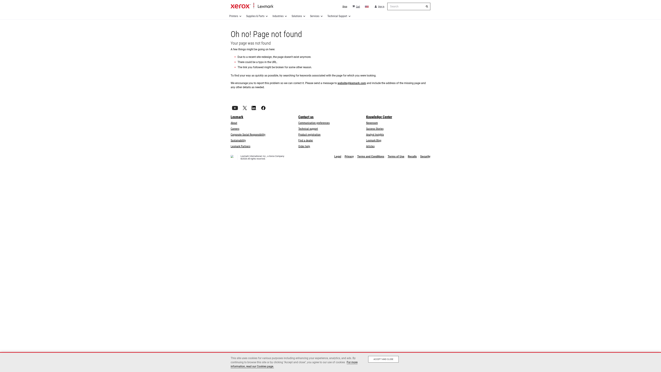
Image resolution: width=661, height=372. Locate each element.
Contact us (306, 117)
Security (425, 156)
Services (314, 16)
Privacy (349, 156)
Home (252, 6)
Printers (233, 16)
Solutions (297, 16)
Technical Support (337, 16)
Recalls (412, 156)
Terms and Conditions (370, 156)
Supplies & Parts (255, 16)
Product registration (309, 134)
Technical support (308, 128)
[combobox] (408, 6)
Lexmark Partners (240, 146)
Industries (278, 16)
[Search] (426, 6)
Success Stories (375, 128)
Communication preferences (314, 123)
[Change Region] (367, 6)
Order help (304, 146)
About (234, 123)
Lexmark (237, 117)
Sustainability (238, 140)
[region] (330, 362)
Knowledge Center (379, 117)
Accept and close (383, 359)
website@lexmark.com (352, 83)
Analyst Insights (375, 134)
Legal (337, 156)
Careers (235, 128)
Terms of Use (396, 156)
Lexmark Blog (373, 140)
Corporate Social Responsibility (248, 134)
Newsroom (372, 123)
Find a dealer (305, 140)
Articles (370, 146)
